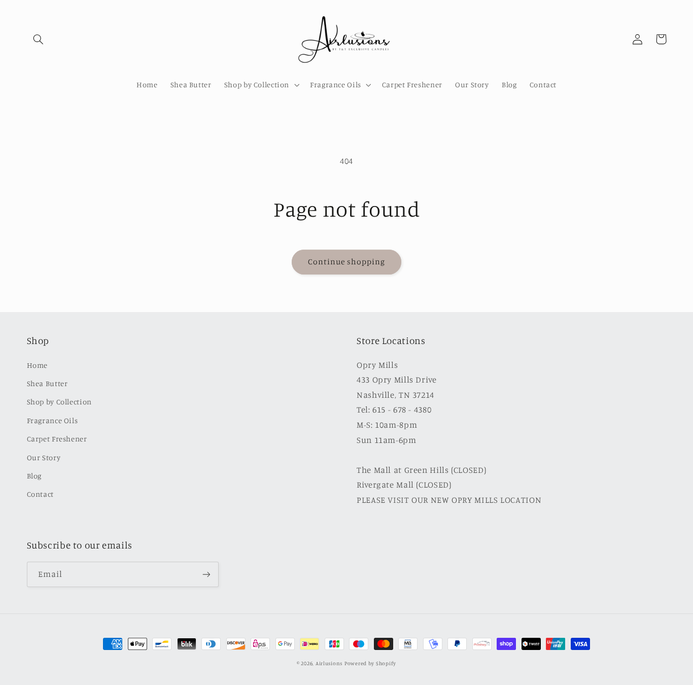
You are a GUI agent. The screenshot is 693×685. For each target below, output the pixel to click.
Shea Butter (47, 383)
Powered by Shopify (370, 663)
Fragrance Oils (52, 420)
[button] (38, 39)
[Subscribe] (206, 574)
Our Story (44, 457)
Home (37, 365)
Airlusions (329, 663)
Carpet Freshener (57, 438)
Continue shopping (347, 261)
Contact (40, 494)
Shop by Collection (59, 401)
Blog (34, 475)
